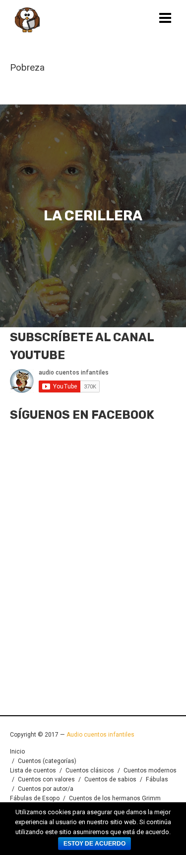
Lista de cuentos (33, 770)
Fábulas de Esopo (35, 798)
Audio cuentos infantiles (99, 734)
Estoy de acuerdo (94, 843)
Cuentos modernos (150, 770)
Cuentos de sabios (110, 779)
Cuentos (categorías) (47, 761)
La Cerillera (93, 215)
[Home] (27, 19)
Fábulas (157, 779)
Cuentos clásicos (89, 770)
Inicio (17, 751)
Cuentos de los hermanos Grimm (115, 798)
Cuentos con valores (46, 779)
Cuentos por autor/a (45, 788)
